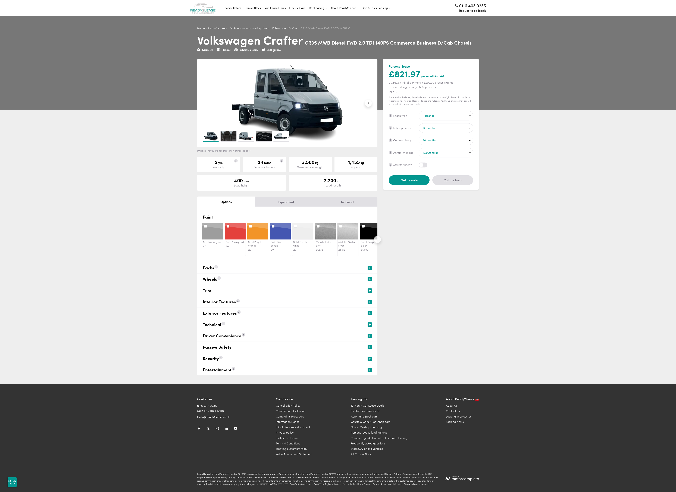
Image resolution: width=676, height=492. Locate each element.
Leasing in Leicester (458, 416)
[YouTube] (235, 429)
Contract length (403, 140)
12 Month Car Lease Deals (367, 405)
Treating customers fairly (291, 448)
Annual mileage (403, 152)
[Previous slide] (206, 103)
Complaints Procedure (290, 416)
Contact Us (453, 411)
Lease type (400, 115)
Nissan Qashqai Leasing (366, 427)
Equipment (286, 202)
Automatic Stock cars (364, 416)
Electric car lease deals (365, 411)
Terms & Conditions (288, 443)
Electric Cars (297, 8)
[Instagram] (217, 429)
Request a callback (472, 10)
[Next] (377, 239)
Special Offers (232, 8)
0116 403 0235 (207, 405)
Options (226, 202)
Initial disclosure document (293, 427)
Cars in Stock (253, 8)
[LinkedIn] (226, 429)
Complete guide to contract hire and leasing (379, 438)
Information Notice (287, 422)
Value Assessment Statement (294, 454)
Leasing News (455, 422)
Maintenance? (402, 165)
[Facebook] (199, 429)
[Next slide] (368, 103)
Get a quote (409, 180)
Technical (347, 202)
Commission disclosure (290, 411)
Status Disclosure (287, 438)
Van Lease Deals (275, 8)
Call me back (453, 180)
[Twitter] (208, 429)
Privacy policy (285, 432)
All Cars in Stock (361, 454)
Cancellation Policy (288, 405)
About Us (451, 405)
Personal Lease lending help (369, 432)
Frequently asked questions (368, 443)
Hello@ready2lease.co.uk (213, 417)
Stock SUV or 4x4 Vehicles (367, 448)
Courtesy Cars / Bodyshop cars (370, 422)
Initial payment (402, 128)
